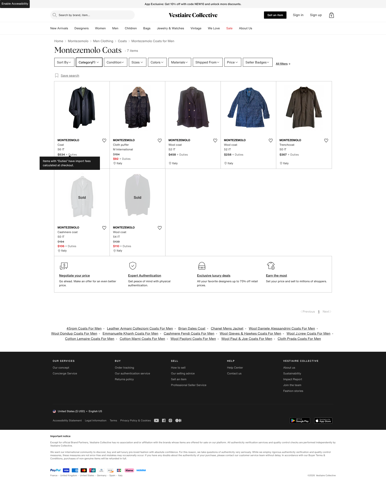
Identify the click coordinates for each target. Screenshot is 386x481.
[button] (331, 15)
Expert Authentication (144, 275)
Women (100, 28)
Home (58, 41)
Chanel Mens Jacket (227, 328)
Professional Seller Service (188, 385)
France (53, 475)
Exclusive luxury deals (213, 275)
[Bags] (153, 28)
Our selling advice (183, 373)
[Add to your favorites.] (104, 140)
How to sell (178, 368)
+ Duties (71, 154)
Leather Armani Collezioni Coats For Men (140, 328)
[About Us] (255, 28)
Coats (122, 41)
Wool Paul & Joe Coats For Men (246, 338)
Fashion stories (293, 391)
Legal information (95, 420)
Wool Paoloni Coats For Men (193, 338)
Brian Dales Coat (191, 328)
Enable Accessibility (15, 4)
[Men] (121, 28)
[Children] (140, 28)
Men (115, 28)
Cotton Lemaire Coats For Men (89, 338)
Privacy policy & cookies (135, 420)
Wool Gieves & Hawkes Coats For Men (250, 333)
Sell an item (275, 15)
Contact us (234, 373)
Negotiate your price (74, 275)
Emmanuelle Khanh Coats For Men (130, 333)
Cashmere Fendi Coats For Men (189, 333)
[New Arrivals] (71, 28)
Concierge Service (65, 373)
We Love (214, 28)
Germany (102, 475)
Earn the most (276, 275)
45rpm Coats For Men (84, 328)
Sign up (316, 15)
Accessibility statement (67, 420)
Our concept (61, 368)
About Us (245, 28)
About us (289, 368)
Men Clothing (103, 41)
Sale (229, 28)
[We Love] (223, 28)
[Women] (109, 28)
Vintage (195, 28)
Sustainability (292, 373)
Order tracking (124, 368)
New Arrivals (59, 28)
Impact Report (292, 379)
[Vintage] (204, 28)
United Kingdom (68, 475)
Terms (113, 420)
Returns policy (124, 379)
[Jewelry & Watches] (187, 28)
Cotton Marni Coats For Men (142, 338)
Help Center (235, 368)
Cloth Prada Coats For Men (299, 338)
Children (131, 28)
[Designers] (91, 28)
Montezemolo (78, 41)
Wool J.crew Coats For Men (308, 333)
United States (87, 475)
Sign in (298, 15)
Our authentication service (132, 373)
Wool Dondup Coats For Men (74, 333)
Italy (120, 475)
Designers (81, 28)
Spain (112, 475)
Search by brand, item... (74, 15)
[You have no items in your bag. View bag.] (331, 15)
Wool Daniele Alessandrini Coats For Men (282, 328)
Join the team (292, 385)
